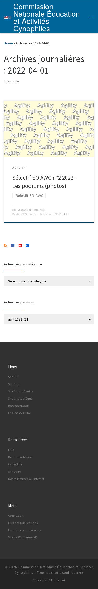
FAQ (11, 450)
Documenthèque (20, 457)
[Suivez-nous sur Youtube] (20, 245)
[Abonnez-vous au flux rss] (5, 245)
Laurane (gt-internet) (31, 210)
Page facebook (18, 406)
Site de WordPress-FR (22, 537)
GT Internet (57, 580)
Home (8, 43)
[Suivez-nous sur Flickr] (27, 245)
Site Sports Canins (20, 391)
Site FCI (13, 377)
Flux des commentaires (24, 530)
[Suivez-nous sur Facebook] (12, 245)
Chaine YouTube (19, 413)
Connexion (16, 516)
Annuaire (14, 471)
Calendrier (15, 464)
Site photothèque (20, 398)
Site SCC (13, 384)
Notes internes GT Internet (26, 479)
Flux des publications (23, 523)
